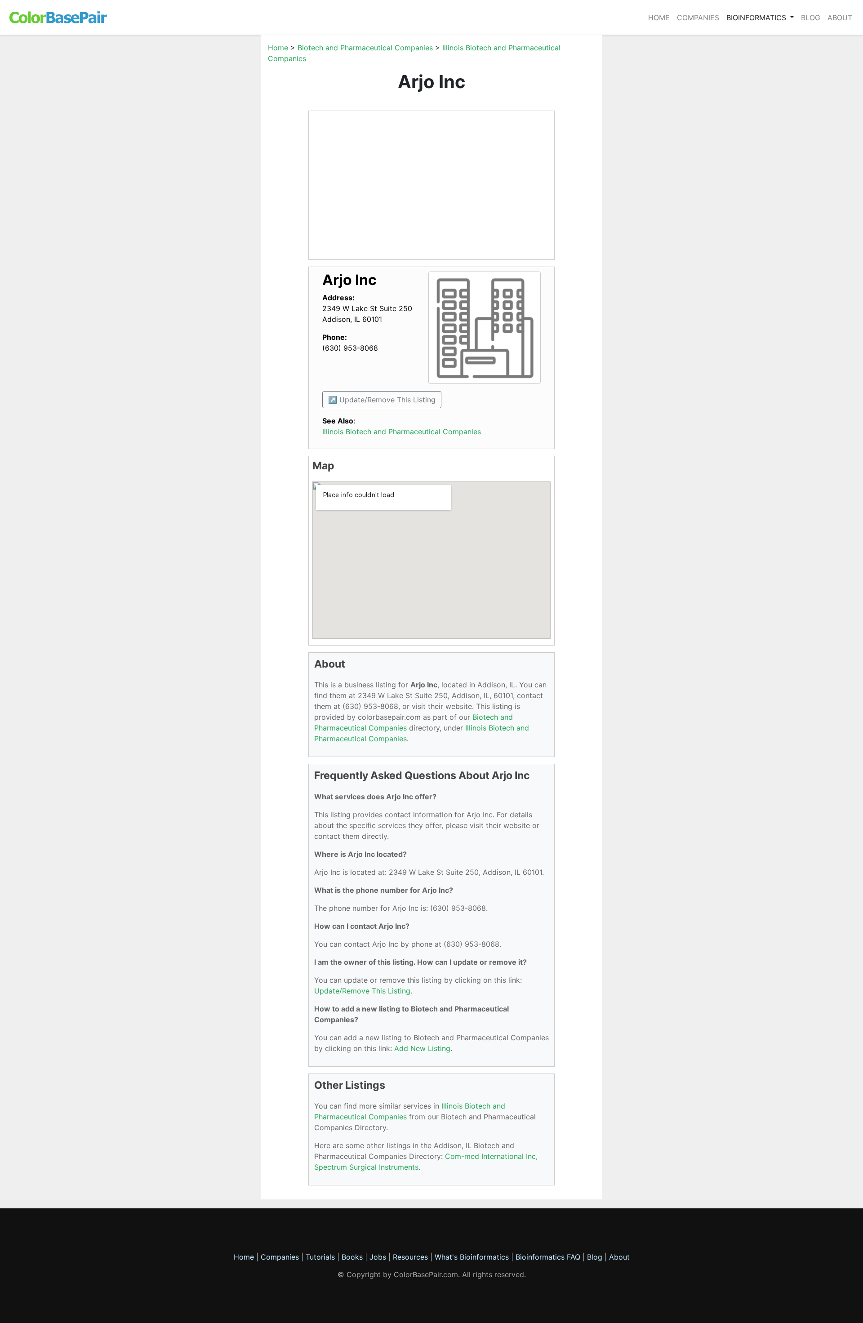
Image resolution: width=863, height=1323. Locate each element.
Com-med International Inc (490, 1156)
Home (659, 17)
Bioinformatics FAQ (549, 1256)
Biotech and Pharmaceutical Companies (365, 47)
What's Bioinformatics (472, 1256)
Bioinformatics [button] (757, 17)
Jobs (377, 1256)
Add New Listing (422, 1048)
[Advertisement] (218, 177)
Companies (698, 17)
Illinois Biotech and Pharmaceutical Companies (401, 431)
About (839, 17)
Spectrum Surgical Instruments (366, 1167)
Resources (410, 1256)
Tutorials (320, 1256)
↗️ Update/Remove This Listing (382, 399)
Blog (810, 17)
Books (352, 1256)
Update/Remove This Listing (362, 990)
